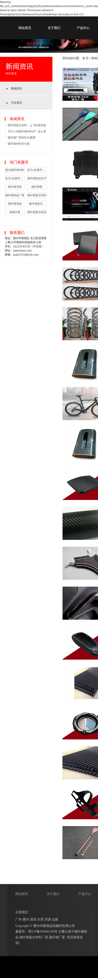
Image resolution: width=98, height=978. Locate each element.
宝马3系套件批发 (37, 170)
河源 (47, 919)
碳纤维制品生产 (36, 178)
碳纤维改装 (15, 203)
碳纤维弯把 (15, 187)
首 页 (85, 58)
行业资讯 (16, 102)
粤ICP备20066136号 (42, 931)
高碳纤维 (14, 212)
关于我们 (54, 28)
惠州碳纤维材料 (14, 170)
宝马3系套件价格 (15, 178)
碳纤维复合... (37, 203)
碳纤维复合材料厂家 (33, 937)
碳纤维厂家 (57, 937)
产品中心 (83, 28)
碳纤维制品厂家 (14, 195)
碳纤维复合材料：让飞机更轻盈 (27, 125)
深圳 (33, 919)
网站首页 (24, 28)
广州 (18, 919)
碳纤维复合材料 (36, 195)
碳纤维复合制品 (36, 212)
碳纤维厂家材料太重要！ (23, 137)
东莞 (40, 919)
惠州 (26, 919)
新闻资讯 (16, 88)
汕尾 (55, 919)
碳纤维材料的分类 (19, 144)
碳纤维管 (36, 187)
